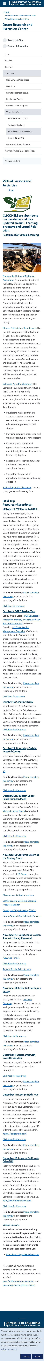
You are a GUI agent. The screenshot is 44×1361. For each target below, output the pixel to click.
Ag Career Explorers (16, 125)
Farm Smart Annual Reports (18, 144)
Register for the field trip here (17, 969)
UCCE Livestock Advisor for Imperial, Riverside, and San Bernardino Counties (21, 619)
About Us (8, 60)
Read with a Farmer (14, 99)
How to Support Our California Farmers (21, 916)
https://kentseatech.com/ (15, 1133)
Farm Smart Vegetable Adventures (22, 1254)
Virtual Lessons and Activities (20, 131)
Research (8, 67)
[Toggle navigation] (4, 3)
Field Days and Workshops (17, 79)
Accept (37, 1356)
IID (4, 771)
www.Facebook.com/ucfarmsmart (18, 1281)
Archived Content (12, 160)
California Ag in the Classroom (17, 383)
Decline (26, 1356)
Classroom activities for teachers (18, 895)
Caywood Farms (10, 957)
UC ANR (6, 12)
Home (7, 54)
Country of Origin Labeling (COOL (19, 910)
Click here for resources (14, 606)
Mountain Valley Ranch (14, 811)
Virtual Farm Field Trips (18, 118)
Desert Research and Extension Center (20, 15)
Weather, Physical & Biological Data (20, 150)
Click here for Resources (14, 1036)
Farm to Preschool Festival (17, 92)
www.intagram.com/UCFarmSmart (19, 1285)
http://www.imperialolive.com (17, 1200)
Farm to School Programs (17, 105)
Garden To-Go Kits (16, 137)
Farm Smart (10, 73)
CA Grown (22, 874)
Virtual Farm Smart (14, 112)
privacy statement (9, 1349)
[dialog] (22, 1344)
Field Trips (10, 86)
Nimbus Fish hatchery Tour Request (19, 328)
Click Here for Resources (14, 729)
